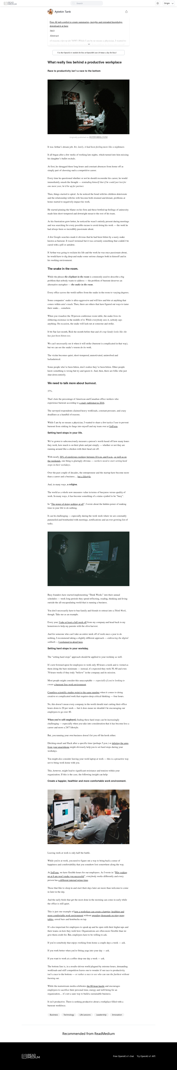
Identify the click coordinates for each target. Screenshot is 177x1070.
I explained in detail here (71, 641)
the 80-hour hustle (96, 986)
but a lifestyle (84, 476)
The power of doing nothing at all (67, 504)
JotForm (113, 426)
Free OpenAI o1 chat (123, 1056)
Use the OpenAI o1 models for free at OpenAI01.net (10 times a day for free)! (87, 52)
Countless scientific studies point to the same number (74, 692)
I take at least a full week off (73, 622)
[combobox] (90, 3)
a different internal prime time (73, 880)
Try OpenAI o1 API (146, 1056)
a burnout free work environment (70, 684)
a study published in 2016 (91, 402)
